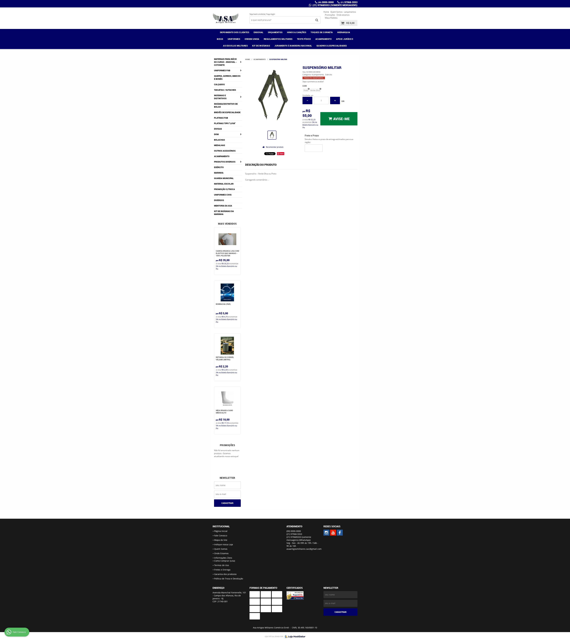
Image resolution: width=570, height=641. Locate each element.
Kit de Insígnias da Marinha (224, 213)
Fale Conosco (220, 535)
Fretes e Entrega (222, 569)
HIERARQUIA (343, 32)
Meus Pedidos (331, 17)
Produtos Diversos (224, 161)
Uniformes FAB (222, 70)
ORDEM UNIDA (252, 39)
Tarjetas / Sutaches (225, 89)
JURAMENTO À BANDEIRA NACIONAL (293, 45)
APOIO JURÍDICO (344, 39)
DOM (216, 134)
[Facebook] (340, 533)
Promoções (330, 15)
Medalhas (219, 145)
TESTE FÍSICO (304, 39)
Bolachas (219, 139)
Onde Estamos (221, 553)
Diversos (219, 200)
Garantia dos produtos (225, 574)
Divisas (218, 128)
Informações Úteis (223, 557)
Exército (219, 167)
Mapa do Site (220, 540)
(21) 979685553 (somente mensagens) (334, 5)
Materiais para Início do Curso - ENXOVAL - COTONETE (225, 62)
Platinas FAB (221, 117)
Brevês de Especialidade (227, 112)
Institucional (221, 526)
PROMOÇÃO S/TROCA (224, 189)
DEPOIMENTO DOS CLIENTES (234, 32)
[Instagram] (326, 533)
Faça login (270, 14)
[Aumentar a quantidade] (335, 100)
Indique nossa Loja (223, 544)
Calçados (219, 84)
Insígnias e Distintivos (220, 97)
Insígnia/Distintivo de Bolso (226, 105)
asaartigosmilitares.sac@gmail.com (304, 548)
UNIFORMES (234, 39)
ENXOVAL (258, 32)
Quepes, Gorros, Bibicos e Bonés (227, 77)
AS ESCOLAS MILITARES (235, 45)
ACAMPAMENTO (323, 39)
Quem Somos (336, 12)
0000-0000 (326, 2)
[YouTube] (333, 533)
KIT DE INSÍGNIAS (261, 45)
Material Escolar (223, 183)
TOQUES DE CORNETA (322, 32)
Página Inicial (220, 531)
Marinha (218, 172)
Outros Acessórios (225, 150)
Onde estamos (343, 15)
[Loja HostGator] (294, 636)
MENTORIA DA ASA (223, 205)
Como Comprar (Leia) (224, 560)
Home (326, 12)
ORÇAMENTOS (275, 32)
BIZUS (220, 39)
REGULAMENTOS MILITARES (278, 39)
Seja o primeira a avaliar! (313, 81)
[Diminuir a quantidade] (307, 100)
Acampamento (221, 156)
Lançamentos (350, 12)
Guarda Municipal (224, 178)
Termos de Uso (221, 565)
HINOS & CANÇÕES (296, 32)
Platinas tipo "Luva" (224, 123)
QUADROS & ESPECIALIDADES (331, 45)
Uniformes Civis (223, 194)
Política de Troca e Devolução (228, 578)
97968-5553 (349, 2)
